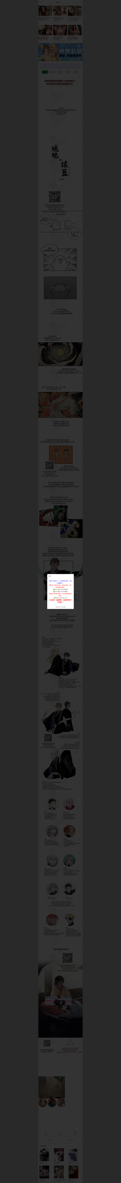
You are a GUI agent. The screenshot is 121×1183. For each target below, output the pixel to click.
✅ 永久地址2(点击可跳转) (60, 591)
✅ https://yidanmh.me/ (60, 598)
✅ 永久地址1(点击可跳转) (60, 589)
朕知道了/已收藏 (60, 607)
